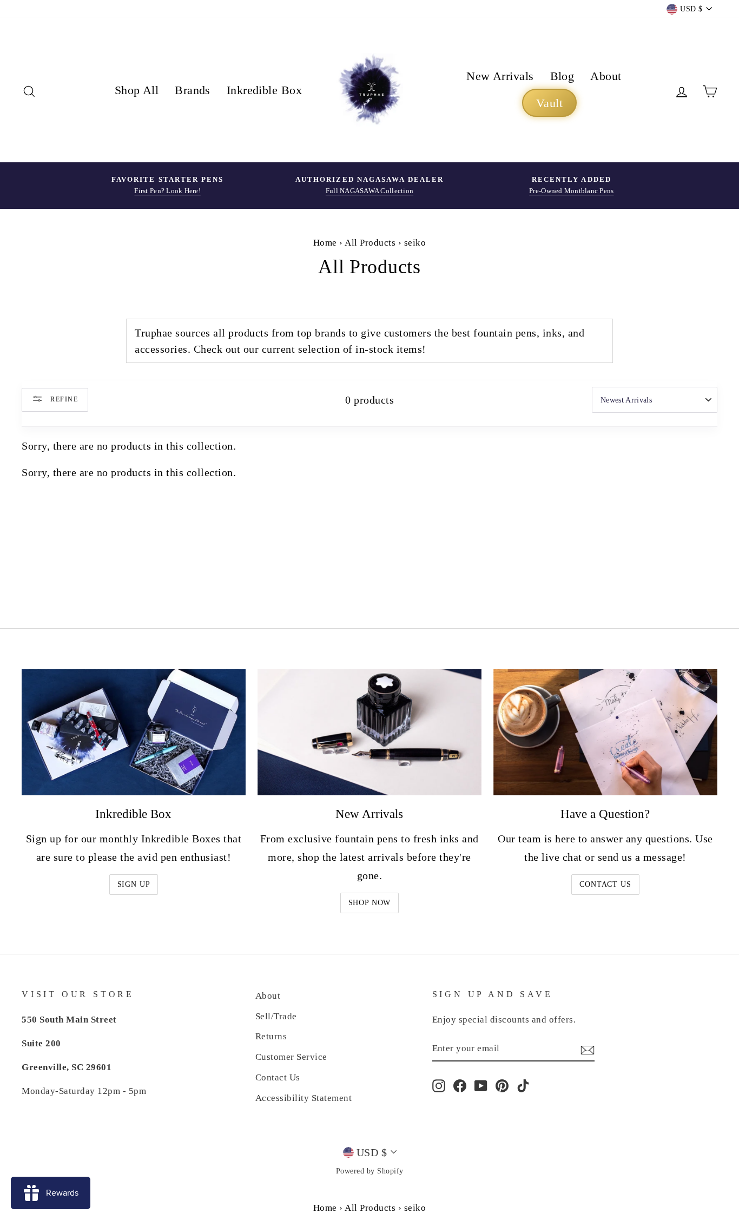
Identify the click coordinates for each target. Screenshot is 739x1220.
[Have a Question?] (605, 732)
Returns (271, 1036)
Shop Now (369, 903)
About (605, 76)
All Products (370, 243)
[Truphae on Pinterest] (502, 1085)
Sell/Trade (276, 1016)
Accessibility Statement (303, 1098)
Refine (63, 399)
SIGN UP (133, 884)
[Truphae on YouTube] (480, 1085)
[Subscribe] (587, 1049)
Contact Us (605, 884)
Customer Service (291, 1057)
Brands (192, 90)
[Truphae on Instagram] (438, 1085)
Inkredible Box (264, 90)
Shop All (137, 90)
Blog (562, 76)
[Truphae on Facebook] (459, 1085)
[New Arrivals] (369, 732)
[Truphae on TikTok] (523, 1085)
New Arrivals (499, 76)
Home (325, 243)
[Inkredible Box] (134, 732)
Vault (549, 103)
